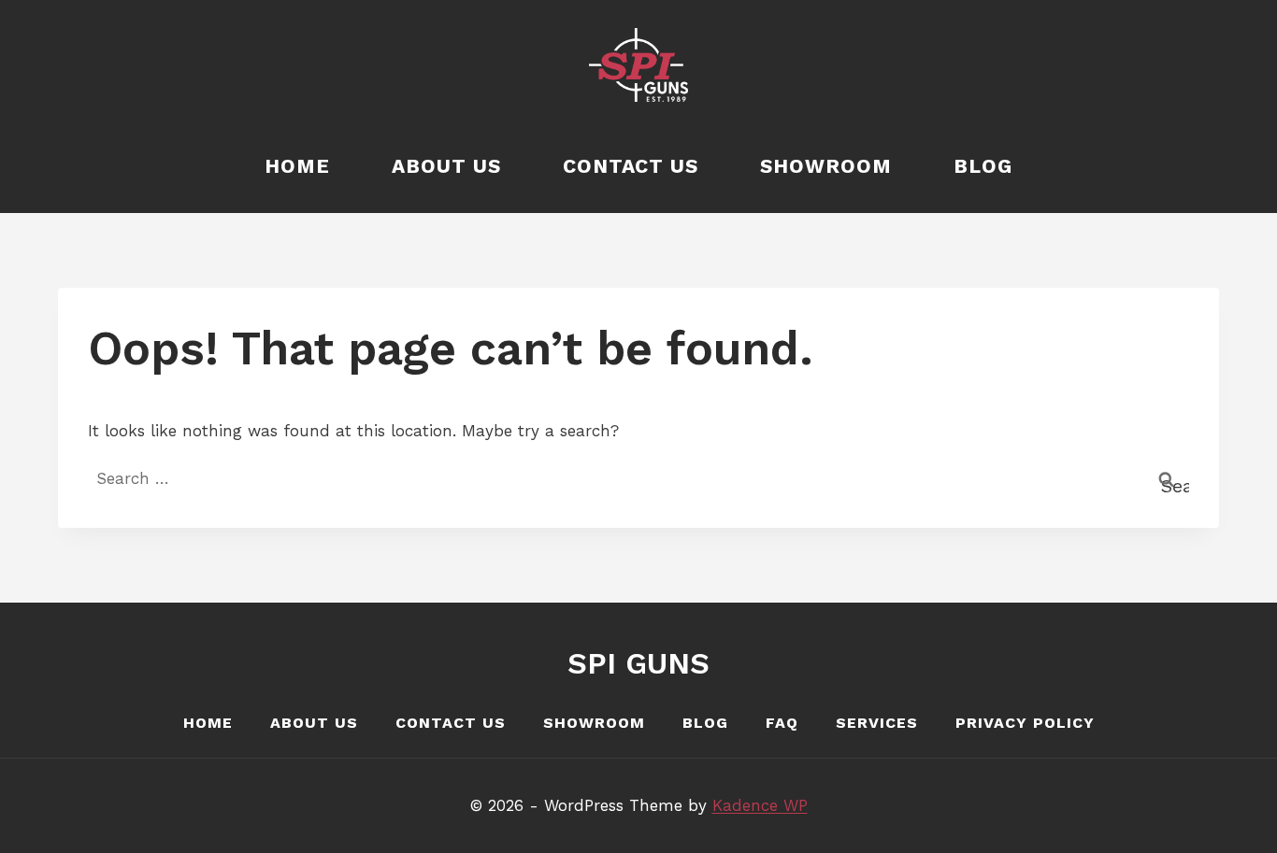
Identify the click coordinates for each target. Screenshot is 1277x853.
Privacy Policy (1025, 723)
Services (877, 723)
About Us (446, 166)
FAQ (782, 723)
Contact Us (630, 166)
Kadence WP (760, 805)
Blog (983, 166)
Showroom (826, 166)
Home (297, 166)
